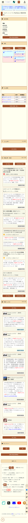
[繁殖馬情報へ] (22, 54)
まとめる (14, 149)
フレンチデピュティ (19, 57)
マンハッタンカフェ (8, 51)
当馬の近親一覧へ (14, 106)
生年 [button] (16, 94)
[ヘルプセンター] (24, 503)
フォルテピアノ (6, 57)
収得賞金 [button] (22, 94)
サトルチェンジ (18, 54)
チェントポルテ (7, 99)
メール (18, 514)
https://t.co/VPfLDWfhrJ (15, 429)
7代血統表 (20, 48)
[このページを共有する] (2, 519)
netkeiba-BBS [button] (20, 164)
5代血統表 (7, 48)
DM (12, 514)
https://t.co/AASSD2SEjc (10, 396)
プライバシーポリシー (14, 507)
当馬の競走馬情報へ (14, 37)
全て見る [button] (8, 164)
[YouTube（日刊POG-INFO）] (19, 503)
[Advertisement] (14, 73)
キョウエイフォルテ (19, 60)
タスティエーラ (7, 97)
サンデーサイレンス (19, 51)
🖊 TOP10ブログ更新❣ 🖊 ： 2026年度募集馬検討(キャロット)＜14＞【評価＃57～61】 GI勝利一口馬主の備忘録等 (14, 8)
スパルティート (7, 101)
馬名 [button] (3, 94)
